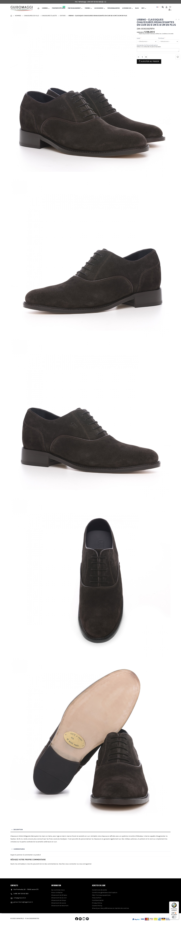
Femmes (87, 8)
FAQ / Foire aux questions (101, 895)
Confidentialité (97, 900)
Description (18, 829)
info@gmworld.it (20, 898)
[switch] (174, 917)
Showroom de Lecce (58, 903)
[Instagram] (80, 919)
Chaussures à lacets (49, 16)
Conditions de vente (99, 890)
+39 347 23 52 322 (94, 2)
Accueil (11, 15)
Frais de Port (96, 898)
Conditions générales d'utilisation (104, 892)
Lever (139, 38)
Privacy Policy (97, 903)
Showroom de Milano (59, 895)
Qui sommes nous (58, 890)
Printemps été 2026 (58, 8)
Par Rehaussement (74, 8)
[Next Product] (179, 19)
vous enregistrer (85, 864)
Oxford (63, 16)
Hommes (45, 8)
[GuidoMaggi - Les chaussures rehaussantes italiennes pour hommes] (21, 8)
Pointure (161, 38)
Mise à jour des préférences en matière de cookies (110, 908)
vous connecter (71, 864)
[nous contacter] (105, 2)
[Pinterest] (87, 919)
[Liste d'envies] (170, 7)
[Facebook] (76, 919)
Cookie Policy (97, 905)
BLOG (137, 8)
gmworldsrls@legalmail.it (23, 902)
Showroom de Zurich (59, 898)
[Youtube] (83, 919)
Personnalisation (113, 8)
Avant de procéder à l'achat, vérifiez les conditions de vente (156, 33)
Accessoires (98, 8)
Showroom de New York (60, 905)
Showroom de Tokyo (58, 900)
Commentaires (19, 849)
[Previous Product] (176, 19)
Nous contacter (57, 892)
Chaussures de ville (31, 16)
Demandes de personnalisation (147, 45)
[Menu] (177, 902)
